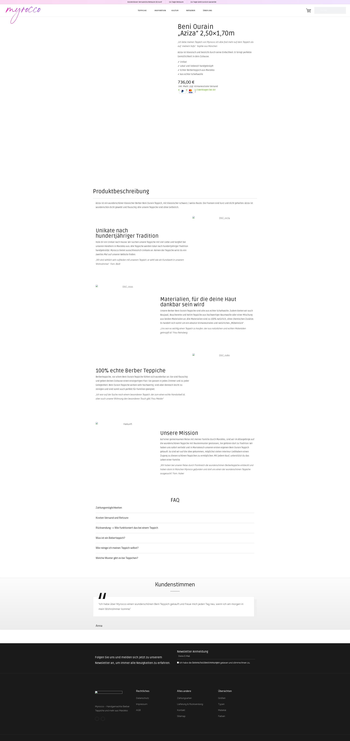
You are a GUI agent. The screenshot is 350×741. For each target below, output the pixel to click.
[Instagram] (103, 719)
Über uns (207, 10)
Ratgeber (190, 10)
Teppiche (142, 10)
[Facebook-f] (97, 719)
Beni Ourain (195, 27)
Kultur (174, 10)
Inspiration (160, 10)
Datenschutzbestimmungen (206, 662)
